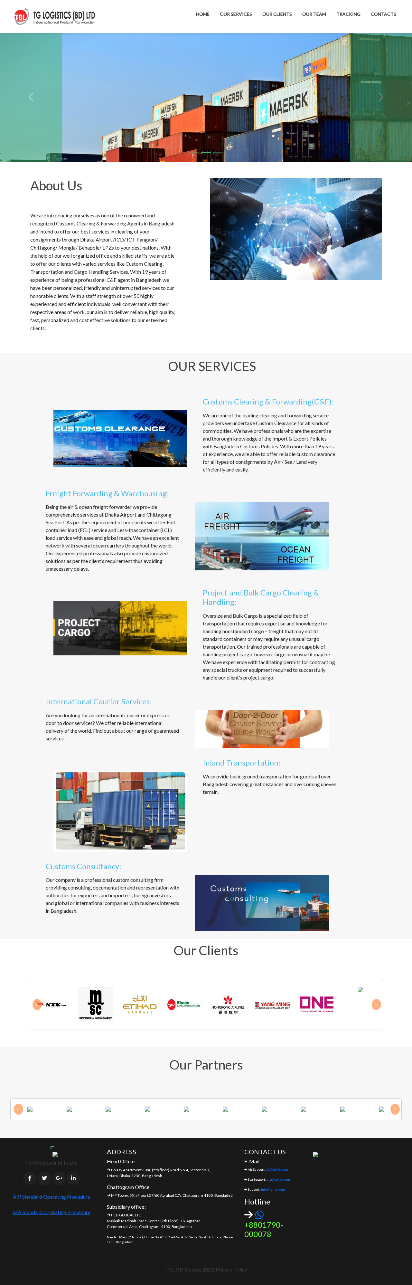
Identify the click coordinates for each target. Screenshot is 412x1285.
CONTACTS (383, 14)
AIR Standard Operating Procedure (51, 1197)
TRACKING (348, 14)
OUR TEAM (314, 14)
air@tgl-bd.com (277, 1169)
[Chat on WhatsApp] (259, 1215)
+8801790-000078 (263, 1229)
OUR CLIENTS (277, 14)
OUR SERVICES (236, 14)
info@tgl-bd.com (273, 1189)
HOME (203, 14)
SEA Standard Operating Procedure (51, 1212)
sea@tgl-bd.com (278, 1179)
